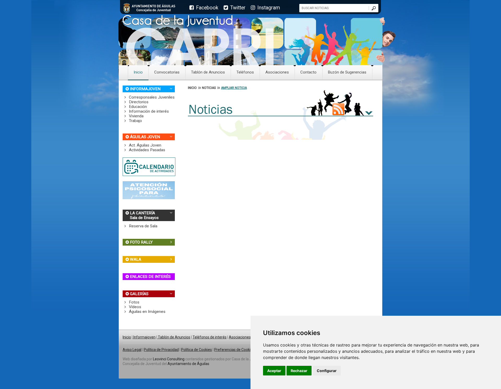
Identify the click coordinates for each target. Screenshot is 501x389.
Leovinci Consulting (168, 359)
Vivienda (136, 116)
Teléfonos (245, 72)
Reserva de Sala (142, 226)
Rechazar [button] (299, 370)
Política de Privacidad (161, 350)
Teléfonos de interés (209, 337)
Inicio (138, 72)
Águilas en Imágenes (146, 311)
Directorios (138, 102)
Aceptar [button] (274, 370)
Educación (137, 106)
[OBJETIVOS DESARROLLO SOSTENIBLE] (149, 198)
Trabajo (135, 120)
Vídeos (134, 307)
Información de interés (148, 111)
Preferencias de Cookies (234, 350)
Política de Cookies (196, 350)
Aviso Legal (132, 350)
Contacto (308, 72)
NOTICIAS (209, 88)
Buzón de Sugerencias (347, 72)
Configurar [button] (327, 370)
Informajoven (144, 337)
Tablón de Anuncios (208, 72)
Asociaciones (277, 72)
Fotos (133, 302)
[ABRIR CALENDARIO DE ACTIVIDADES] (149, 174)
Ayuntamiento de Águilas (188, 364)
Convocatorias (167, 72)
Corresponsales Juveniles (151, 97)
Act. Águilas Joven (144, 145)
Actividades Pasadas (146, 150)
